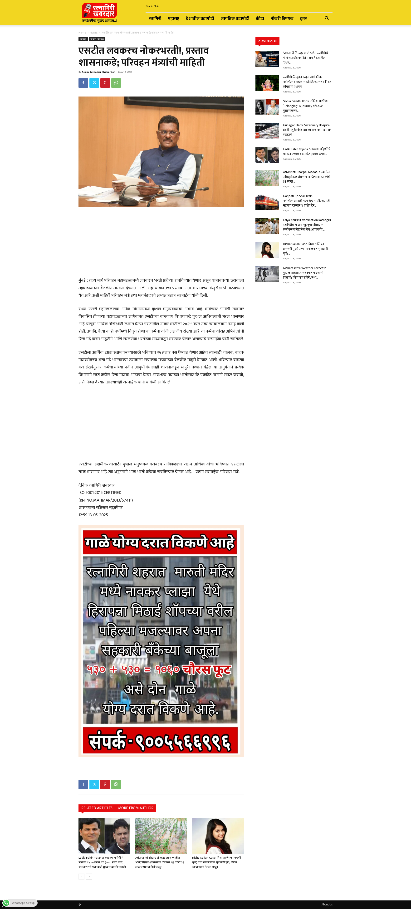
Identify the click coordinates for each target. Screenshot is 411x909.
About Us (327, 904)
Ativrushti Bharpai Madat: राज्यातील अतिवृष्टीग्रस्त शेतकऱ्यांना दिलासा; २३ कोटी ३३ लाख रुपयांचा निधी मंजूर (159, 862)
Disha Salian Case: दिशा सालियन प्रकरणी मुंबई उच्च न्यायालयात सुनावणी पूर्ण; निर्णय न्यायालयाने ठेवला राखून (216, 862)
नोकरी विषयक (282, 18)
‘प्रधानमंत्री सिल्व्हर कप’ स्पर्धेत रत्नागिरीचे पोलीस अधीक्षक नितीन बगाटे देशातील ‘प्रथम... (305, 57)
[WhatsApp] (116, 83)
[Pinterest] (105, 83)
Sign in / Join (152, 6)
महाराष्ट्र (173, 18)
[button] (327, 19)
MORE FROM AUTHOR (135, 808)
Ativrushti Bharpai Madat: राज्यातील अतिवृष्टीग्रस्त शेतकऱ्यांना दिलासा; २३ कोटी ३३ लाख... (306, 176)
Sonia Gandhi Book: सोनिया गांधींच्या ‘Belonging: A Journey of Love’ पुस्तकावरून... (305, 105)
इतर (303, 18)
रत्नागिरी (155, 18)
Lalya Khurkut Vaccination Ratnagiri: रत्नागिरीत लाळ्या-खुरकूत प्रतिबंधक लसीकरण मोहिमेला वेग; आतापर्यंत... (307, 224)
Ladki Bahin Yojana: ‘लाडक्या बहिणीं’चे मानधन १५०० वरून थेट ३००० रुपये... (306, 151)
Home (82, 32)
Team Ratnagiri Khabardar (98, 72)
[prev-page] (81, 877)
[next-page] (89, 877)
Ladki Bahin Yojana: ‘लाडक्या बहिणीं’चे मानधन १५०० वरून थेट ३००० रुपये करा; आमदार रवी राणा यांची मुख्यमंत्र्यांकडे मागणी (102, 862)
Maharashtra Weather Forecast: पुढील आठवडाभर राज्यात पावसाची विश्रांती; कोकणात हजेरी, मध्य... (305, 272)
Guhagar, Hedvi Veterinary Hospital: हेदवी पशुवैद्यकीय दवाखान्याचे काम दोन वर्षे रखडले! (307, 129)
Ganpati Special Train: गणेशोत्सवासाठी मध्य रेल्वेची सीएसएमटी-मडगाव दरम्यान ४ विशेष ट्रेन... (307, 200)
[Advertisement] (161, 242)
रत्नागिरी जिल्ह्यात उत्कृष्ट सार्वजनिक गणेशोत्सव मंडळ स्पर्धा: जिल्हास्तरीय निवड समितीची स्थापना (307, 81)
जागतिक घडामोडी (235, 18)
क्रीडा (260, 18)
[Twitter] (94, 83)
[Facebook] (83, 83)
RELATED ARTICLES (97, 808)
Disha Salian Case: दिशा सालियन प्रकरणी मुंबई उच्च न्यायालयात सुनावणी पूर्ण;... (305, 248)
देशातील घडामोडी (200, 18)
